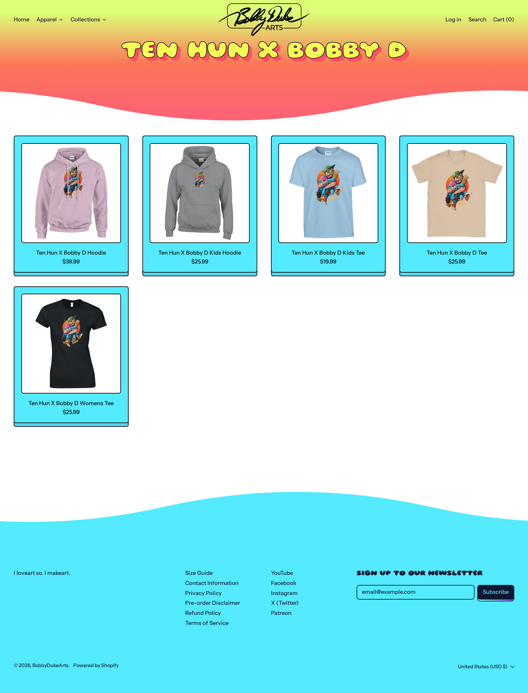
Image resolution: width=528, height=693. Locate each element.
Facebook (283, 583)
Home (21, 19)
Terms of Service (207, 623)
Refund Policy (203, 613)
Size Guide (199, 573)
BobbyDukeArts (50, 665)
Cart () (503, 21)
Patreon (281, 613)
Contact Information (212, 583)
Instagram (284, 593)
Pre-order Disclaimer (212, 603)
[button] (477, 19)
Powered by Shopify (96, 665)
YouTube (282, 573)
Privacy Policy (203, 593)
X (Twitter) (285, 603)
